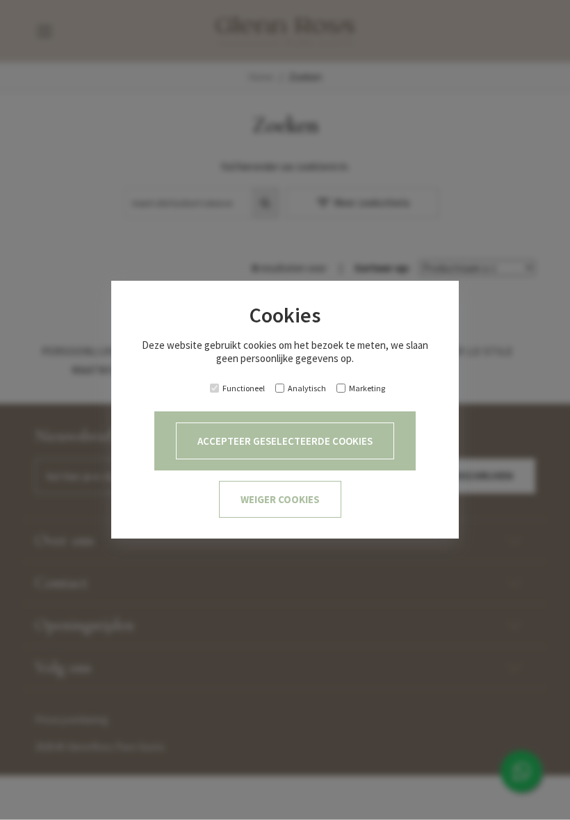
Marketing (367, 388)
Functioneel (243, 388)
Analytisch (307, 388)
